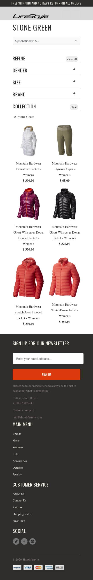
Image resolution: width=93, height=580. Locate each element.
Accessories (20, 461)
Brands (17, 434)
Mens (16, 440)
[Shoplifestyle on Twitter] (17, 541)
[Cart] (76, 15)
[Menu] (66, 15)
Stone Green (32, 27)
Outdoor (18, 467)
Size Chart (19, 521)
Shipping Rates (22, 514)
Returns (17, 507)
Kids (15, 454)
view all (72, 59)
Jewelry (17, 474)
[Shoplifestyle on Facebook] (25, 541)
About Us (18, 494)
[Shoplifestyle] (31, 15)
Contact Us (19, 500)
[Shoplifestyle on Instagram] (33, 541)
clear (74, 107)
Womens (18, 447)
